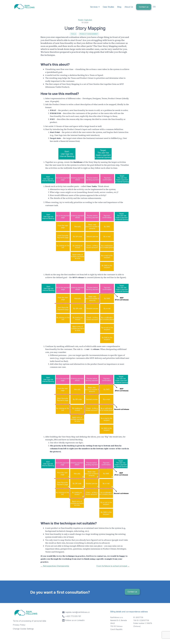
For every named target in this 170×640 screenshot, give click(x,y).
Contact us (143, 7)
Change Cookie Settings (23, 629)
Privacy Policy (19, 625)
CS (154, 7)
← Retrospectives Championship (55, 566)
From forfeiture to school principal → (112, 566)
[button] (94, 6)
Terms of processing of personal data (29, 621)
